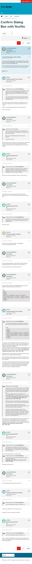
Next (28, 43)
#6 (29, 214)
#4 (29, 163)
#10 (29, 318)
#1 (29, 56)
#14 (29, 499)
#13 (29, 480)
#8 (29, 260)
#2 (29, 85)
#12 (29, 442)
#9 (29, 283)
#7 (29, 240)
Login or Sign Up (25, 1)
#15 (29, 529)
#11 (29, 382)
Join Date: (8, 51)
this (10, 109)
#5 (29, 191)
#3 (29, 125)
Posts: (7, 52)
